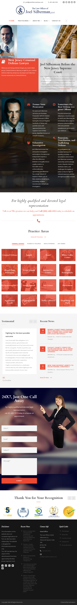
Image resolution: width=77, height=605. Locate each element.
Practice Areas (23, 21)
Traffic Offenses (48, 300)
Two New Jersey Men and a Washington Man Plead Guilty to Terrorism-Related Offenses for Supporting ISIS (30, 568)
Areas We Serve (67, 545)
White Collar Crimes (67, 256)
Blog (46, 21)
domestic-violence (34, 244)
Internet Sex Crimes (48, 271)
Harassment (67, 285)
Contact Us (56, 21)
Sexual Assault (29, 270)
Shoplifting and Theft (67, 301)
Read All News (44, 378)
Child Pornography (67, 271)
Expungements (29, 300)
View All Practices (37, 237)
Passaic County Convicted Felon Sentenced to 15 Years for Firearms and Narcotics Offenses (60, 349)
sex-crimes (61, 244)
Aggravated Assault (10, 301)
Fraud (48, 255)
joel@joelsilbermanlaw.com (34, 2)
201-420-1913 (54, 2)
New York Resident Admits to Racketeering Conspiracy (60, 366)
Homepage (65, 531)
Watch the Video (65, 89)
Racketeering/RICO (10, 285)
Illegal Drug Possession (9, 271)
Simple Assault (29, 285)
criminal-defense (18, 244)
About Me (36, 21)
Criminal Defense (9, 255)
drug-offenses (49, 244)
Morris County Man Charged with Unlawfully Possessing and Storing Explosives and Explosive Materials (60, 332)
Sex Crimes (48, 285)
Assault (29, 255)
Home (12, 21)
